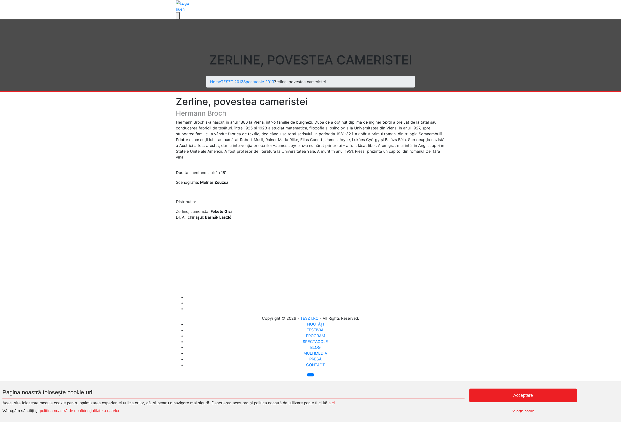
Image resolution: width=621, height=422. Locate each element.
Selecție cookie (523, 411)
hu (178, 9)
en (182, 9)
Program (315, 335)
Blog (315, 347)
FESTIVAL (315, 329)
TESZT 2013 (232, 81)
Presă (315, 359)
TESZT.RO (309, 318)
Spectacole (315, 341)
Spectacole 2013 (258, 81)
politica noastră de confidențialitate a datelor (79, 410)
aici (331, 403)
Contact (315, 364)
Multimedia (315, 353)
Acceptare (523, 395)
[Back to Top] (310, 374)
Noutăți (315, 324)
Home (215, 81)
